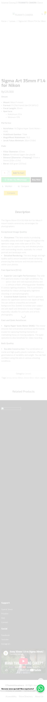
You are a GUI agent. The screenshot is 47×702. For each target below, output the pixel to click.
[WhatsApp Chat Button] (40, 688)
